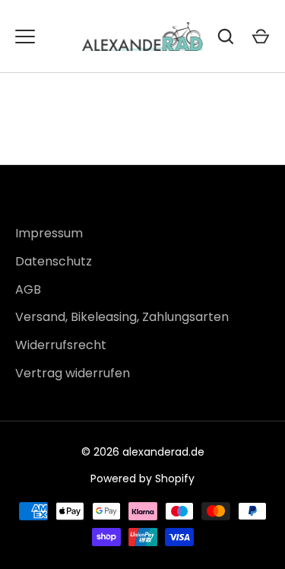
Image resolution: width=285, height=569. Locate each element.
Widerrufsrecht (60, 345)
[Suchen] (225, 36)
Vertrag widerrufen (72, 373)
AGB (28, 289)
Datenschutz (53, 261)
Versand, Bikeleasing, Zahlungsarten (122, 317)
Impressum (49, 233)
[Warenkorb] (260, 36)
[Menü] (25, 36)
